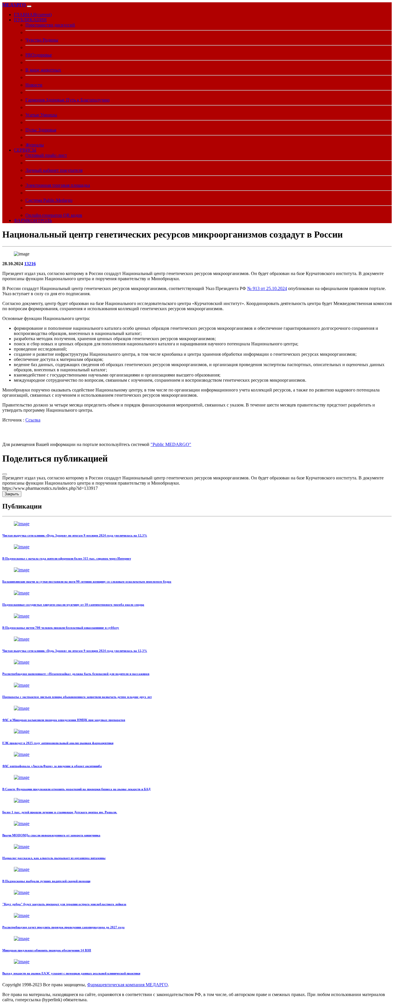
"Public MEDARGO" (171, 444)
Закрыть (12, 494)
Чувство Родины (41, 39)
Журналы (34, 144)
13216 (30, 263)
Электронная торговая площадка (57, 185)
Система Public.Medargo (48, 200)
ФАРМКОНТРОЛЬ (33, 220)
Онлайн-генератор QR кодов (53, 215)
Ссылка (32, 419)
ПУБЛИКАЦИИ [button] (30, 19)
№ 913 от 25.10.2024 (267, 288)
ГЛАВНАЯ (33, 14)
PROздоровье (38, 54)
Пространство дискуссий (50, 24)
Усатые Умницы (41, 114)
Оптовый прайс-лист (46, 155)
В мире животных (43, 69)
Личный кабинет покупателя (53, 170)
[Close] (4, 474)
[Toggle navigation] (29, 6)
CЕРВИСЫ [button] (25, 150)
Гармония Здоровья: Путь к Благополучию (67, 99)
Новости (33, 84)
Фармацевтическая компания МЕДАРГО (127, 984)
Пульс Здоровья (40, 129)
